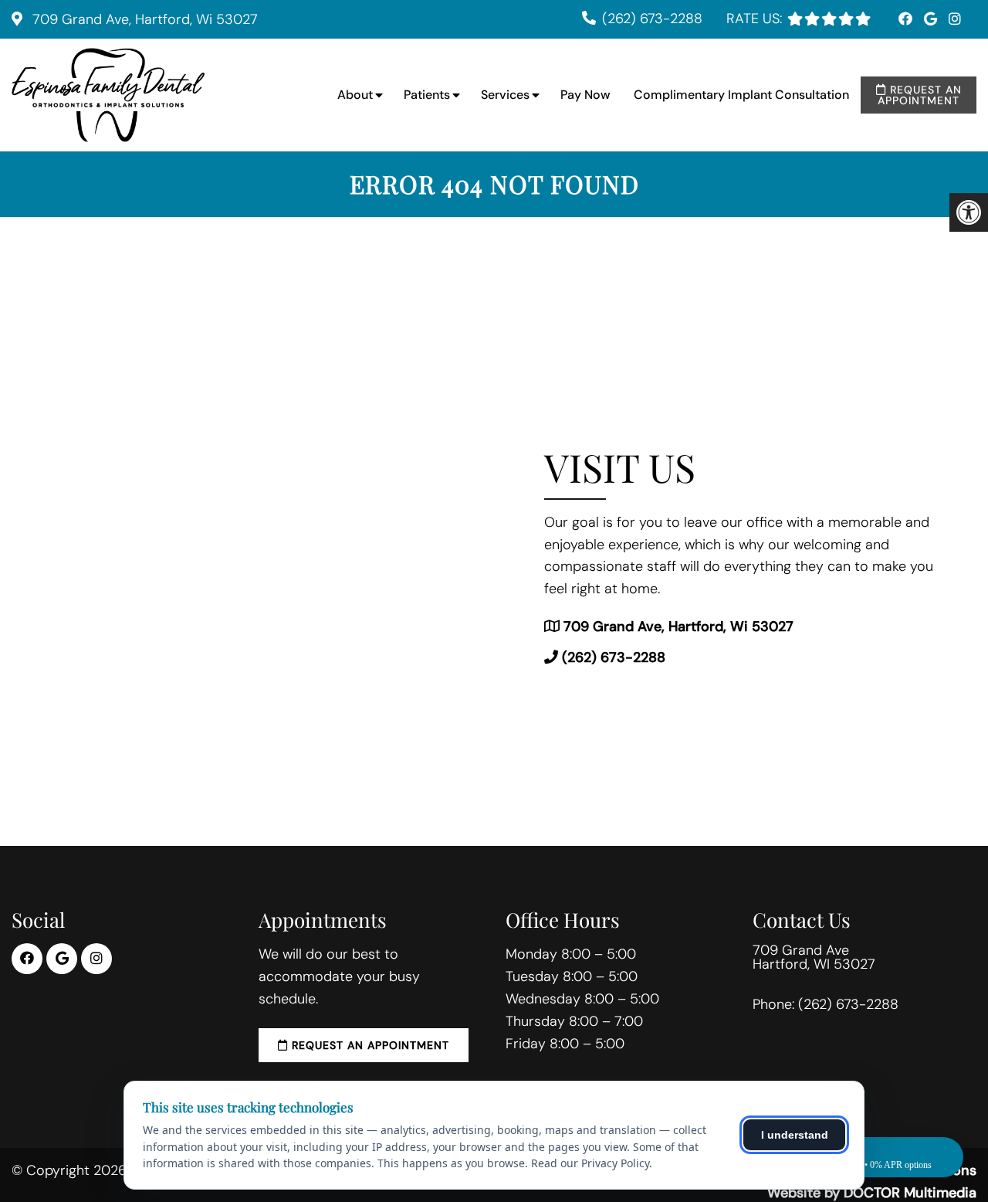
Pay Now (585, 95)
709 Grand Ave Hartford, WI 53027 (814, 957)
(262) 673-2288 (652, 18)
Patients (427, 95)
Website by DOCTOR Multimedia (871, 1192)
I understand (794, 1135)
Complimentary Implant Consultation (741, 95)
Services (505, 95)
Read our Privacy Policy (590, 1163)
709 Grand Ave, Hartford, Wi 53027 (143, 19)
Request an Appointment (920, 95)
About (355, 95)
